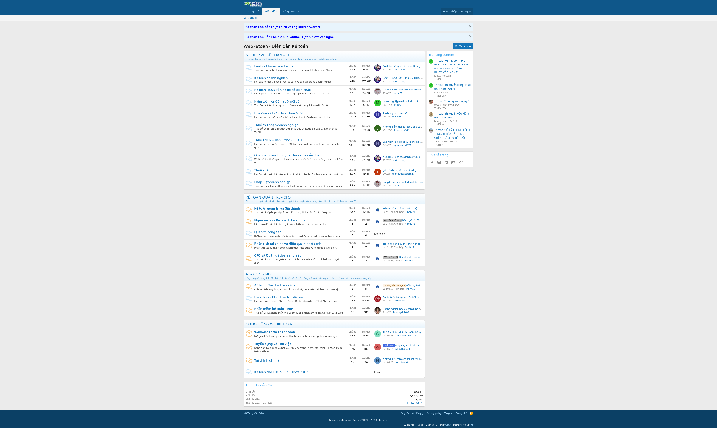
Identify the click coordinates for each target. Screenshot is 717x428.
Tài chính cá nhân (267, 360)
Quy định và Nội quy (412, 413)
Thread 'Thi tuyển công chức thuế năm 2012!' (452, 86)
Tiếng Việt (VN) (255, 413)
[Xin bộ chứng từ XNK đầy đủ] (399, 170)
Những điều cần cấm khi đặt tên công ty (405, 358)
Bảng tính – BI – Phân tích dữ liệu (278, 297)
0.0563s (447, 424)
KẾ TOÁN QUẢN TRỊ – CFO (268, 197)
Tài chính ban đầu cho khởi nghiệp (402, 243)
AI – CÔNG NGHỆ (261, 274)
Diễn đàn (271, 11)
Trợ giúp (448, 413)
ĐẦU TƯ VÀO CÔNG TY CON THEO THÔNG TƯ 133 (410, 77)
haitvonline (399, 300)
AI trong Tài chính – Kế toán (275, 285)
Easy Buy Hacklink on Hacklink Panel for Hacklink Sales (420, 345)
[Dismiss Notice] (469, 27)
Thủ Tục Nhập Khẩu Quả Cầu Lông (402, 332)
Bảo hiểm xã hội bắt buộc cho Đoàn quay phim (409, 141)
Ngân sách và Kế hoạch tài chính (279, 220)
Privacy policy (434, 413)
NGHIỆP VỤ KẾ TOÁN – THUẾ (271, 54)
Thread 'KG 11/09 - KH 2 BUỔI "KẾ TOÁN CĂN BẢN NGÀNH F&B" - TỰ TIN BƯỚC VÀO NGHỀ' (451, 66)
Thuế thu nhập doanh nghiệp (276, 125)
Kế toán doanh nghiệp (271, 78)
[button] (298, 11)
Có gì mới (289, 11)
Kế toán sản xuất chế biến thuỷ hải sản (404, 208)
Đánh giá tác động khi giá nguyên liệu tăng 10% (419, 220)
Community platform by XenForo (358, 419)
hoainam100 (398, 116)
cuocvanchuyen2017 (406, 335)
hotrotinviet (401, 362)
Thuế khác (262, 170)
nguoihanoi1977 (402, 145)
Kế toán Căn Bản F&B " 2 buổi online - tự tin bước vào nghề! (290, 37)
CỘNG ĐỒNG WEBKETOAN (269, 324)
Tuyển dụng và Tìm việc (272, 344)
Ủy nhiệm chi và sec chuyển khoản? (402, 89)
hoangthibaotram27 (403, 173)
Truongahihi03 (401, 312)
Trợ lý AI (410, 212)
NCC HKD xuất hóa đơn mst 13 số (401, 157)
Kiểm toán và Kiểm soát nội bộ (276, 101)
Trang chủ (252, 11)
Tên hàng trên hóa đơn (395, 113)
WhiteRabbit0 (402, 349)
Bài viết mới (250, 17)
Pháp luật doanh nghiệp (272, 182)
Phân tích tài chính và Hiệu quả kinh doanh (287, 244)
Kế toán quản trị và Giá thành (277, 208)
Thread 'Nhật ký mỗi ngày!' (451, 101)
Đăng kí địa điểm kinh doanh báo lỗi (403, 182)
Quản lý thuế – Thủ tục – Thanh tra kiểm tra (286, 155)
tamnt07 (397, 93)
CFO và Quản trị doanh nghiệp (278, 255)
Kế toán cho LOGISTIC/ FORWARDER (281, 372)
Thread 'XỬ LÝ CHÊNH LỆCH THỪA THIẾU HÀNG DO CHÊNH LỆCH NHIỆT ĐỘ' (452, 133)
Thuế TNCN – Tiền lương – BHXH (278, 140)
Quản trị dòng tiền (268, 232)
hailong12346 (401, 130)
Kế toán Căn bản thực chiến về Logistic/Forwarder (283, 27)
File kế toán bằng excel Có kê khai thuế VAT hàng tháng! (414, 297)
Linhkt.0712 (415, 403)
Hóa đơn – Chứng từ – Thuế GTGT (279, 113)
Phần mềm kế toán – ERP (273, 309)
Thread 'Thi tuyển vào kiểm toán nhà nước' (451, 115)
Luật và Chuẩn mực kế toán (274, 66)
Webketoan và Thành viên (274, 332)
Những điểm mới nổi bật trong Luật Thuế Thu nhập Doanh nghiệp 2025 (422, 126)
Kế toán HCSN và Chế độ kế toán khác (282, 89)
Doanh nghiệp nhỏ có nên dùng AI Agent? (406, 309)
